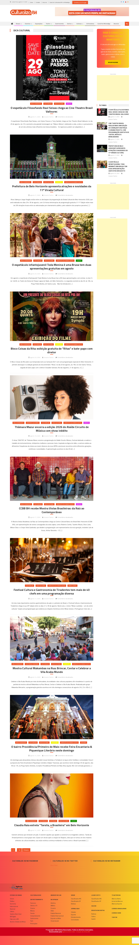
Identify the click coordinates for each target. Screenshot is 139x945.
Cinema (32, 908)
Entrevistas (90, 24)
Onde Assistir (55, 921)
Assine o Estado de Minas (18, 922)
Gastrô (93, 919)
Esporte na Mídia (56, 918)
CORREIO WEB (116, 913)
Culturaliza (48, 104)
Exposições (38, 24)
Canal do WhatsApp (103, 24)
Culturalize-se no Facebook (25, 860)
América (53, 903)
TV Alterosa (116, 895)
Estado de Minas (16, 895)
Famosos (33, 903)
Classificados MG (76, 899)
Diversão (59, 182)
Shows (18, 24)
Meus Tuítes (54, 865)
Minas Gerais (72, 586)
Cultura (12, 911)
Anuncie (45, 2)
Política (12, 901)
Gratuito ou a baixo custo (73, 182)
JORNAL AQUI (75, 908)
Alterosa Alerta (116, 899)
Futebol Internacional (57, 916)
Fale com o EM (14, 919)
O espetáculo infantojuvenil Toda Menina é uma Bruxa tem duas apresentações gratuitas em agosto (51, 266)
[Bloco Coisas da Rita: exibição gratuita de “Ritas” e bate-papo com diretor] (51, 316)
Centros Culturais (33, 423)
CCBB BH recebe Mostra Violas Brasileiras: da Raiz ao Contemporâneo (51, 510)
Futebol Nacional (56, 913)
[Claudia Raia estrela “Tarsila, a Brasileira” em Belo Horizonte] (51, 795)
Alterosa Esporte (117, 904)
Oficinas (83, 742)
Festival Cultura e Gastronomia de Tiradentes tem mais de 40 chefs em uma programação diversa (52, 591)
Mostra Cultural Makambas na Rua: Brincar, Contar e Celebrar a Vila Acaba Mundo (52, 670)
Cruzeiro (53, 908)
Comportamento (35, 916)
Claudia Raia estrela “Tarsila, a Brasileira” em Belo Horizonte (51, 825)
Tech (31, 921)
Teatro (48, 24)
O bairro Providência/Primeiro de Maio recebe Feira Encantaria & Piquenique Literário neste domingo (51, 748)
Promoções (33, 923)
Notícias (73, 904)
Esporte (73, 915)
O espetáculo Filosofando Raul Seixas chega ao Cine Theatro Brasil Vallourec (52, 109)
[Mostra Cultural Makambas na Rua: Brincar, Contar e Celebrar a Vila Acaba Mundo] (51, 639)
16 (19, 850)
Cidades (73, 912)
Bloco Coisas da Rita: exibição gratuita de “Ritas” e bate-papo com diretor (52, 350)
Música (69, 104)
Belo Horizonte (36, 104)
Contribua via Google (80, 3)
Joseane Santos (49, 117)
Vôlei (52, 911)
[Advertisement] (113, 88)
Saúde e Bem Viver (16, 914)
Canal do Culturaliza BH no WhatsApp (60, 2)
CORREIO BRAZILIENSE (119, 908)
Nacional (12, 909)
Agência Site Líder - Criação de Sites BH (76, 932)
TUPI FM (114, 917)
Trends (32, 913)
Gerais (12, 899)
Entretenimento (36, 899)
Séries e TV (33, 905)
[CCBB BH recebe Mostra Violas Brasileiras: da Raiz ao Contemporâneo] (51, 479)
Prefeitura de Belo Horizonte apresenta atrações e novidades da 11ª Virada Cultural (51, 188)
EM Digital (13, 916)
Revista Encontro (98, 910)
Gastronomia (59, 24)
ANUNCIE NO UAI (56, 895)
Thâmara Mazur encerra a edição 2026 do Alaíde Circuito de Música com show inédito (52, 429)
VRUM (73, 895)
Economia (13, 904)
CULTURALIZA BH (35, 895)
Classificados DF (76, 901)
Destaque (53, 821)
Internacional (14, 906)
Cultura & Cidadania (32, 664)
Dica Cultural (59, 104)
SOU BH (93, 906)
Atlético (53, 905)
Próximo (26, 850)
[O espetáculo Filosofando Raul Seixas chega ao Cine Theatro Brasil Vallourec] (51, 67)
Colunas (79, 24)
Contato (38, 2)
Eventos (27, 24)
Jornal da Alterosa (117, 901)
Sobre (31, 2)
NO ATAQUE (54, 899)
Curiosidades (75, 920)
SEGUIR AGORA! (113, 62)
